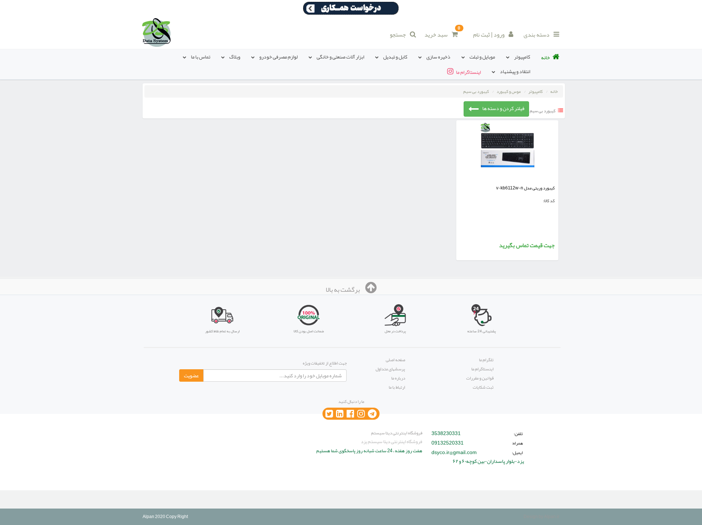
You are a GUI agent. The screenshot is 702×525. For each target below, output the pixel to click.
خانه (554, 91)
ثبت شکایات (483, 387)
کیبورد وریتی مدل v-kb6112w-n (525, 188)
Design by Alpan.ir (541, 516)
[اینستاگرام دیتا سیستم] (361, 414)
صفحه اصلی (395, 359)
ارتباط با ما (397, 387)
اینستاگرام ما (482, 369)
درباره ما (398, 378)
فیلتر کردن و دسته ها (503, 108)
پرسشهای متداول (390, 369)
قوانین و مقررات (480, 378)
